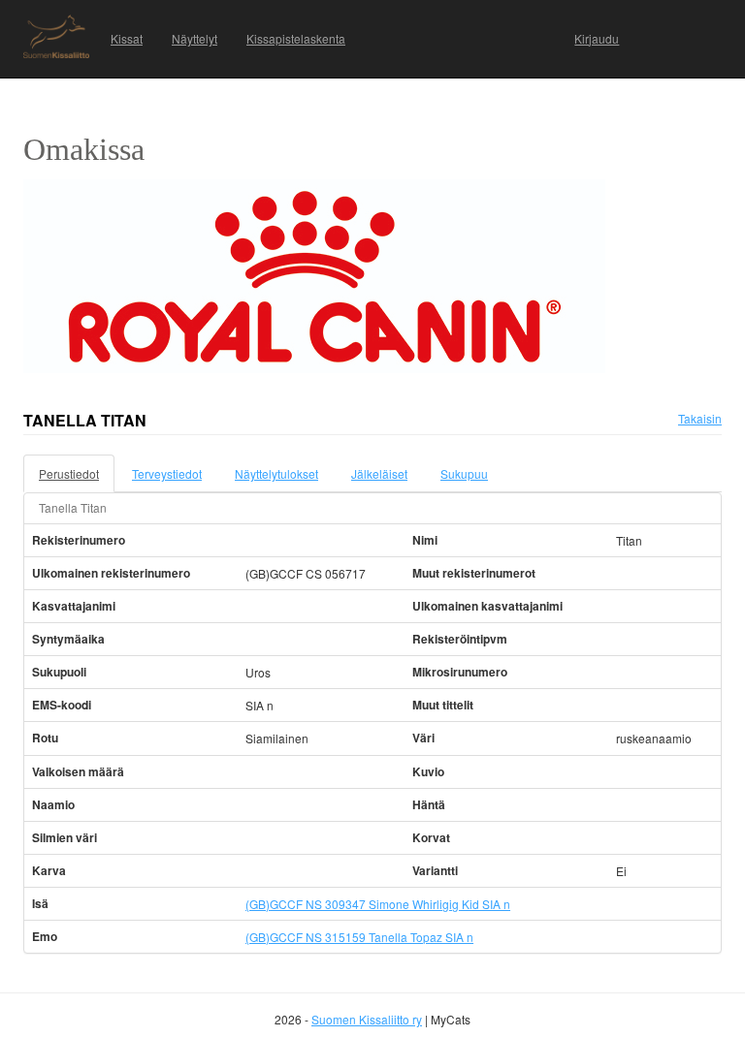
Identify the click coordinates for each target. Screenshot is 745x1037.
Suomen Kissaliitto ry (366, 1019)
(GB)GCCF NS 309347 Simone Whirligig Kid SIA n (377, 904)
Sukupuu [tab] (464, 473)
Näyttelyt (194, 38)
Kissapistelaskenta (295, 38)
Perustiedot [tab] (69, 473)
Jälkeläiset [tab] (379, 473)
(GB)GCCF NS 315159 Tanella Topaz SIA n (359, 936)
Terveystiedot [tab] (167, 473)
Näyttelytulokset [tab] (276, 473)
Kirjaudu (596, 38)
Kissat (127, 38)
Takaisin (700, 418)
